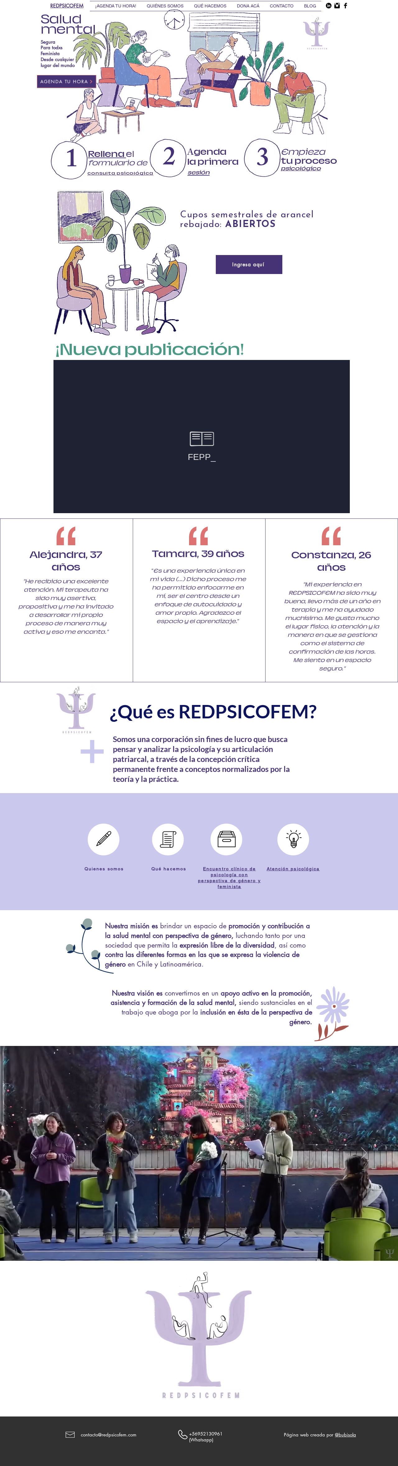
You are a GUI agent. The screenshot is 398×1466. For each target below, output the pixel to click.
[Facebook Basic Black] (345, 5)
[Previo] (34, 1153)
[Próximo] (364, 1153)
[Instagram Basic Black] (337, 5)
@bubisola (345, 1435)
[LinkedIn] (328, 5)
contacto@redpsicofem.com (109, 1435)
